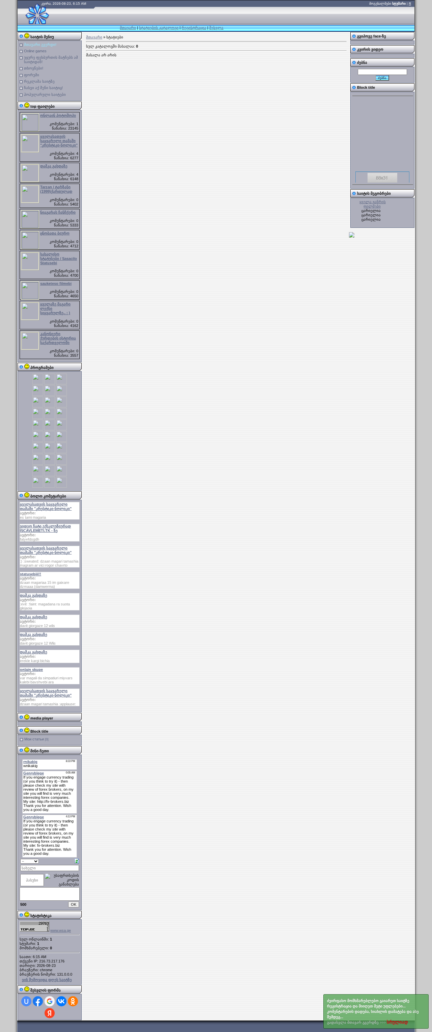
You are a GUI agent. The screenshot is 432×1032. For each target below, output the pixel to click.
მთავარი (128, 28)
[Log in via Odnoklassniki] (73, 1001)
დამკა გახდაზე (54, 166)
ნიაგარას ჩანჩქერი (58, 212)
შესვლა (216, 28)
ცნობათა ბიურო (55, 233)
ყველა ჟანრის (372, 202)
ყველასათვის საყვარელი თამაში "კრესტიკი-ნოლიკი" (59, 140)
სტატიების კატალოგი (159, 28)
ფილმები (372, 206)
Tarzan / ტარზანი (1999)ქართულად (56, 189)
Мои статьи (34, 739)
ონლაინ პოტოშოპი (58, 115)
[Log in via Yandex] (50, 1013)
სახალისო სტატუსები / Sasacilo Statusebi (58, 258)
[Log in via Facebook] (38, 1001)
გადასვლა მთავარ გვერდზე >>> (373, 1012)
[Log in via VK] (61, 1001)
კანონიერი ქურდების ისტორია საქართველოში (58, 338)
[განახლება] (77, 861)
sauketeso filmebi (56, 283)
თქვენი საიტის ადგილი (382, 181)
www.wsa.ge (60, 930)
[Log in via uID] (26, 1001)
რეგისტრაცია (194, 28)
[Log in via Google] (49, 1001)
